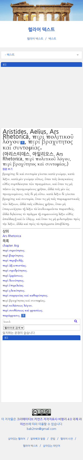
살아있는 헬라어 (16, 439)
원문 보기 (8, 169)
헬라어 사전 (66, 439)
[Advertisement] (41, 97)
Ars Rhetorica (12, 235)
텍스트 (52, 38)
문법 (52, 439)
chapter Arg (11, 245)
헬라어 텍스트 (41, 29)
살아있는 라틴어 (51, 446)
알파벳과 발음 (37, 439)
